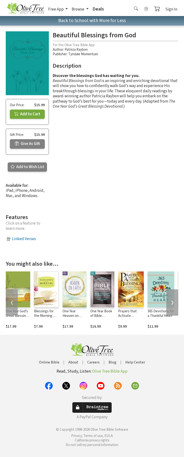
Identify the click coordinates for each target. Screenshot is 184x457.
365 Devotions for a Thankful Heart (161, 313)
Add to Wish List (30, 167)
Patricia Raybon (76, 49)
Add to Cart (29, 114)
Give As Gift (30, 144)
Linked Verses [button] (24, 239)
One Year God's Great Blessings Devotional (17, 316)
